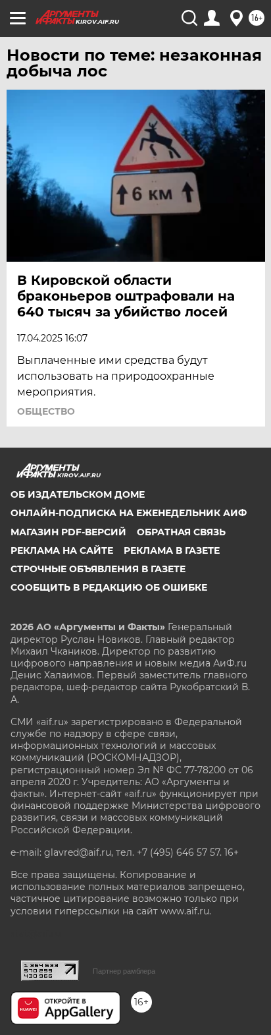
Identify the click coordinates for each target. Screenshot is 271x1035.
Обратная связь (181, 532)
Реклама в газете (172, 550)
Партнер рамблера (124, 971)
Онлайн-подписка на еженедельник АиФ (129, 513)
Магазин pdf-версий (68, 532)
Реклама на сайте (62, 550)
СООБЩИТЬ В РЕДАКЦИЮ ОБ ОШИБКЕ (109, 587)
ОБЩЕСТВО (46, 411)
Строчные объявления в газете (98, 569)
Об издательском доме (78, 494)
